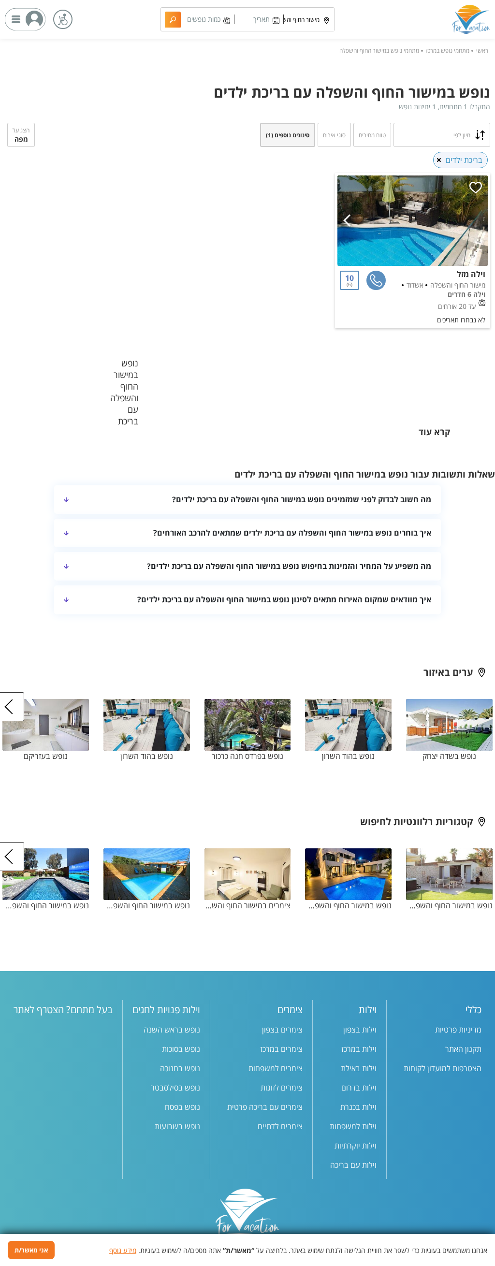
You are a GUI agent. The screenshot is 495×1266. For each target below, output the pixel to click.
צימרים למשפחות (275, 1068)
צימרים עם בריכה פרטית (265, 1107)
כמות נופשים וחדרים (203, 21)
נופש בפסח (182, 1107)
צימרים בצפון (282, 1029)
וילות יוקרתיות (356, 1145)
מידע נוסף (122, 1250)
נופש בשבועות (177, 1126)
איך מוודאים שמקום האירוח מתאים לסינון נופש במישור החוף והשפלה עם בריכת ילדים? (284, 599)
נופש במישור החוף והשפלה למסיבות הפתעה (449, 905)
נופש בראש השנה (172, 1029)
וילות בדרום (359, 1087)
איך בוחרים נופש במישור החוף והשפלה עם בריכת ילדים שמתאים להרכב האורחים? (292, 532)
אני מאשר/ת (31, 1250)
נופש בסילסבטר (175, 1087)
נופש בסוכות (181, 1049)
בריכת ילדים (464, 160)
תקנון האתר (463, 1049)
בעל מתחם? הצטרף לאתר (63, 1009)
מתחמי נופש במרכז (447, 50)
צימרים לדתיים (280, 1126)
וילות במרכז (359, 1049)
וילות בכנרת (358, 1107)
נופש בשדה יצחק (449, 756)
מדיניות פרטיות (458, 1029)
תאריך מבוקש (261, 21)
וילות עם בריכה (353, 1165)
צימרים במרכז (281, 1049)
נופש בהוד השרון (348, 756)
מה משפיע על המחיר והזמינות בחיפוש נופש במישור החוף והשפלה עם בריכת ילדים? (289, 566)
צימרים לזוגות (282, 1087)
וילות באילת (359, 1068)
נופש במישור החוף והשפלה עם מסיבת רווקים (45, 905)
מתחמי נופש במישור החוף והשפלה (379, 50)
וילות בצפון (360, 1029)
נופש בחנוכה (180, 1068)
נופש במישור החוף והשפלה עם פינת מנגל (348, 905)
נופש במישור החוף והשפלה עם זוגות (146, 905)
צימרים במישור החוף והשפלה (247, 905)
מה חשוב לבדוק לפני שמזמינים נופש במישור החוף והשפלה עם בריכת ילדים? (301, 499)
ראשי (482, 50)
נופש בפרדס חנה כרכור (247, 756)
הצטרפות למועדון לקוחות (442, 1068)
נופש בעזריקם (46, 756)
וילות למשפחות (353, 1126)
